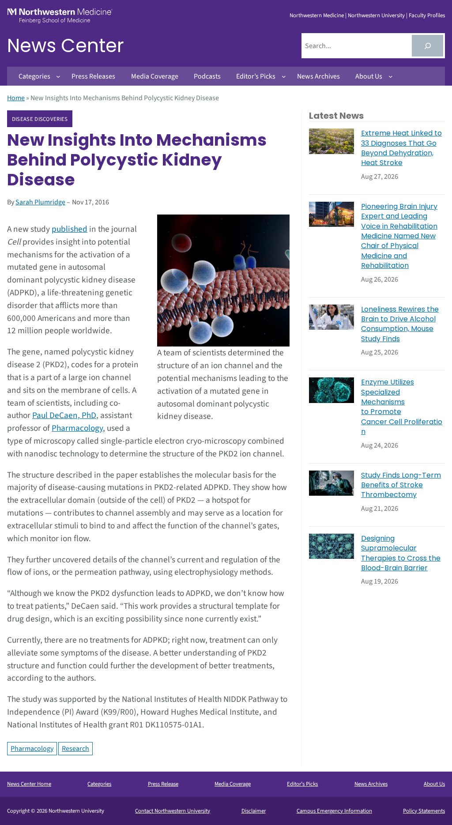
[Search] (427, 46)
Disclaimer (253, 811)
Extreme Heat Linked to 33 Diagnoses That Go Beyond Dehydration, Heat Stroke (401, 148)
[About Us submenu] (390, 76)
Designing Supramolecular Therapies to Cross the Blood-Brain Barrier (401, 553)
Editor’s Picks (302, 784)
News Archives (371, 784)
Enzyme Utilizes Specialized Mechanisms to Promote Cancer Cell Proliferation (401, 407)
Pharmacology (77, 428)
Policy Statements (424, 811)
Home (16, 98)
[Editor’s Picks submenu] (284, 76)
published (69, 229)
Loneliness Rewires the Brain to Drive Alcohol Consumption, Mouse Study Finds (400, 324)
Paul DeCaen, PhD (64, 415)
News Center (65, 46)
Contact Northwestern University (172, 811)
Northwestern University (376, 15)
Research (75, 748)
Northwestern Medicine (317, 15)
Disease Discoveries (40, 119)
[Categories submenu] (58, 76)
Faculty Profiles (427, 15)
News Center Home (29, 784)
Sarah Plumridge (40, 202)
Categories (99, 784)
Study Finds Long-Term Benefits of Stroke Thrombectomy (401, 485)
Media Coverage (233, 784)
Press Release (163, 784)
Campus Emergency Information (334, 811)
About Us (434, 784)
